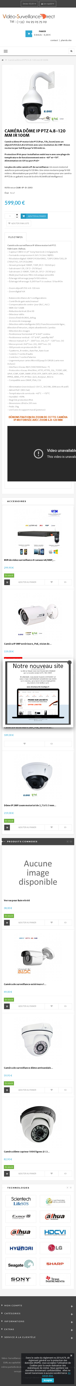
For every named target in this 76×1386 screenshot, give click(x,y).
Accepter (48, 1380)
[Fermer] (69, 662)
